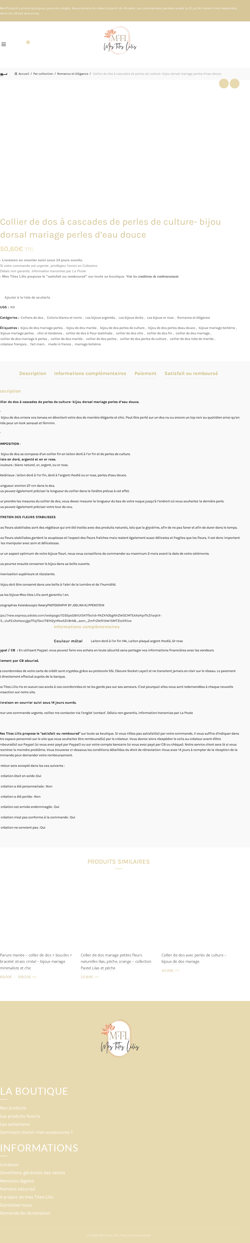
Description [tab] (32, 373)
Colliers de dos (32, 318)
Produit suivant (235, 83)
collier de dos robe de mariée (192, 339)
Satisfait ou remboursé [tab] (191, 373)
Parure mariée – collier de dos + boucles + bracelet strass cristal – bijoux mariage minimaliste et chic (36, 961)
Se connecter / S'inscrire (234, 44)
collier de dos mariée (67, 339)
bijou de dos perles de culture (122, 328)
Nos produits (13, 1108)
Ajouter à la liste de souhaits (27, 297)
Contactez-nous (16, 1205)
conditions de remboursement (158, 276)
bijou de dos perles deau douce (171, 328)
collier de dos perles (101, 339)
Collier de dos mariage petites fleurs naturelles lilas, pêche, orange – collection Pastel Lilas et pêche (116, 961)
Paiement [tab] (145, 373)
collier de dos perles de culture (143, 339)
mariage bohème (88, 344)
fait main (37, 344)
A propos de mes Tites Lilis (26, 1197)
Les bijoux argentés (100, 318)
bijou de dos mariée (81, 328)
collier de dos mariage (193, 333)
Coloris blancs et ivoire (64, 318)
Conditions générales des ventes (32, 1172)
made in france (59, 344)
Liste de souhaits (28, 42)
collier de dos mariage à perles (23, 339)
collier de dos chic (129, 333)
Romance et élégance (72, 73)
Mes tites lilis (109, 1235)
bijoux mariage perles (17, 333)
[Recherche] (14, 44)
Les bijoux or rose (160, 318)
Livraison (9, 1164)
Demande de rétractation (25, 1213)
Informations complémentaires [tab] (90, 373)
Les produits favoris (20, 1116)
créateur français (13, 344)
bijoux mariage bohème (217, 328)
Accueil (24, 73)
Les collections (15, 1124)
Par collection (43, 73)
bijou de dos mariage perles (42, 328)
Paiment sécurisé (17, 1189)
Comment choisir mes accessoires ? (36, 1132)
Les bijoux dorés (131, 318)
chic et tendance (49, 333)
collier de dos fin (159, 333)
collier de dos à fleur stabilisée (89, 333)
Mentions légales (17, 1181)
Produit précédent (224, 83)
